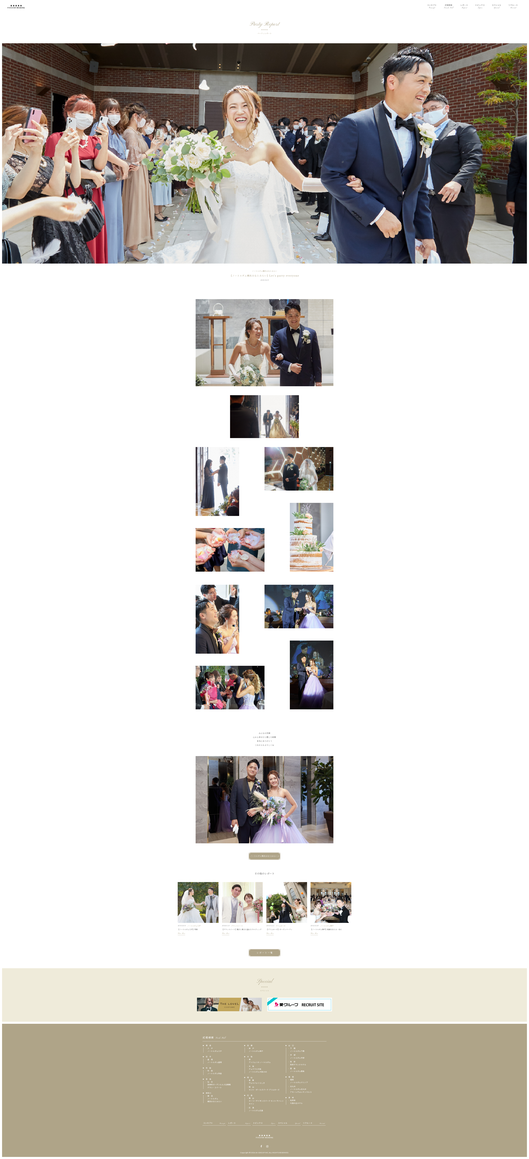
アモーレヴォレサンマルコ (301, 1092)
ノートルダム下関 (297, 1051)
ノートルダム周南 (297, 1071)
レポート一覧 (265, 952)
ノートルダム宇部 (297, 1058)
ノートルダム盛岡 (214, 1062)
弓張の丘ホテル (296, 1103)
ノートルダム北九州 (298, 1089)
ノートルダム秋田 (214, 1073)
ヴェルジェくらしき (257, 1083)
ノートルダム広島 (256, 1111)
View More (181, 933)
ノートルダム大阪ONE (258, 1072)
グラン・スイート (214, 1087)
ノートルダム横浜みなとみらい (263, 856)
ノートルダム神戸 (256, 1051)
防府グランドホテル (298, 1065)
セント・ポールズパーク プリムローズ (264, 1090)
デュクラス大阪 (255, 1069)
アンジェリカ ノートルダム (260, 1062)
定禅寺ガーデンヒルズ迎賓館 (219, 1085)
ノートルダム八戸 (214, 1051)
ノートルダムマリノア (299, 1082)
